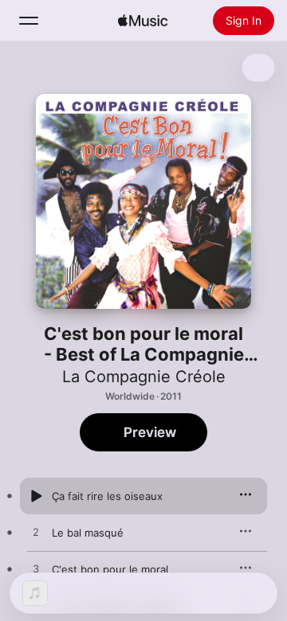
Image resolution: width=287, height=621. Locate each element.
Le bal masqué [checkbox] (88, 532)
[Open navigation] (28, 20)
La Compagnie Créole (144, 376)
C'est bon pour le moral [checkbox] (110, 569)
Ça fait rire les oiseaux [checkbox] (107, 496)
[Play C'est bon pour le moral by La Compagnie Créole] (36, 569)
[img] (142, 21)
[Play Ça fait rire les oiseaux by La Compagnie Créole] (36, 496)
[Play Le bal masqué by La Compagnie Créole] (36, 532)
